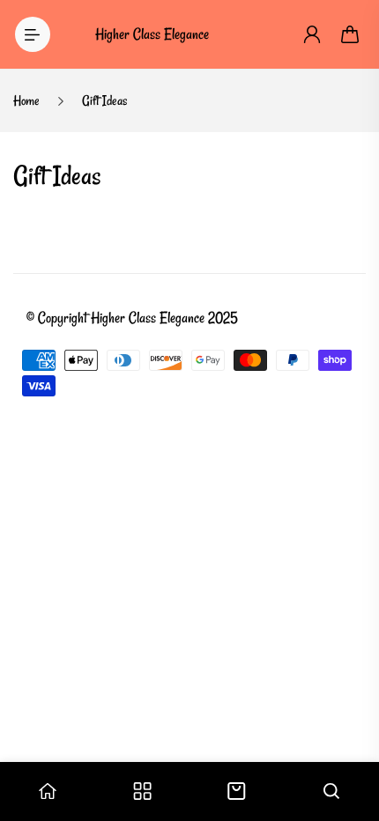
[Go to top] (348, 733)
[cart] (236, 791)
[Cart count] (351, 34)
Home (26, 100)
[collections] (142, 791)
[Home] (47, 791)
